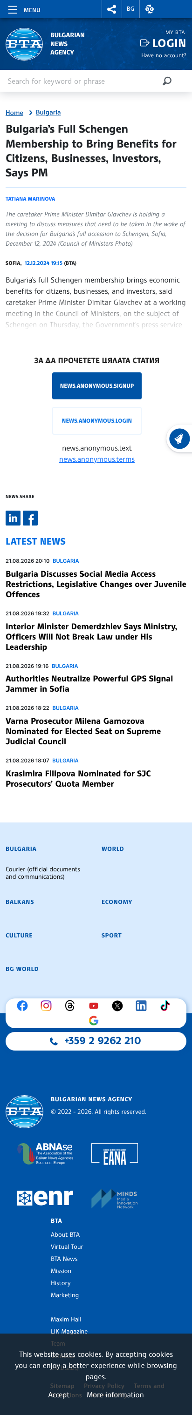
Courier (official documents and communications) (43, 873)
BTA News (64, 1259)
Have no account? (163, 55)
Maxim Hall (66, 1319)
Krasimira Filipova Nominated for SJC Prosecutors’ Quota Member (78, 778)
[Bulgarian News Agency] (24, 1111)
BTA (56, 1221)
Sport (112, 935)
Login (169, 43)
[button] (112, 9)
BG (131, 9)
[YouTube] (96, 1005)
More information (115, 1394)
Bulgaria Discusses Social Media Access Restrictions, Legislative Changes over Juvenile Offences (96, 584)
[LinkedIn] (143, 1005)
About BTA (65, 1235)
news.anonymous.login (97, 420)
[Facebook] (25, 1005)
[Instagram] (48, 1005)
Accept (58, 1394)
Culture (19, 935)
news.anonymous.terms (97, 459)
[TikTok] (167, 1005)
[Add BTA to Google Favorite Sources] (96, 1020)
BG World (22, 969)
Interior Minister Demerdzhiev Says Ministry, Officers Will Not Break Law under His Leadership (91, 636)
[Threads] (72, 1005)
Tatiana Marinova (30, 198)
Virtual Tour (67, 1247)
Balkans (20, 902)
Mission (61, 1271)
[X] (120, 1005)
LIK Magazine (69, 1331)
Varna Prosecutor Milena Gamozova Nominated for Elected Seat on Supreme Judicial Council (83, 731)
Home (14, 113)
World (113, 849)
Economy (117, 902)
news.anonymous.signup (97, 385)
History (60, 1283)
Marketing (65, 1295)
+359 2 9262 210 (103, 1041)
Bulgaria (48, 112)
